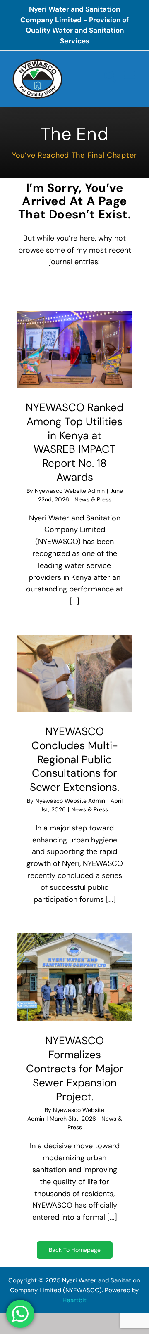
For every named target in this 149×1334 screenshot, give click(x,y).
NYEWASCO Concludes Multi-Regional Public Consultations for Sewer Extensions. (74, 759)
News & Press (92, 499)
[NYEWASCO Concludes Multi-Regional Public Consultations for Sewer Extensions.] (74, 673)
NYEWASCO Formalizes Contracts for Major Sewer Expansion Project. (74, 1068)
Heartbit (74, 1300)
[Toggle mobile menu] (130, 76)
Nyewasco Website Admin (70, 490)
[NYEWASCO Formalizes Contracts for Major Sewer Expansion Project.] (74, 977)
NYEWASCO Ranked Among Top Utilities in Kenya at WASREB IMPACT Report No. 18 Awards (74, 442)
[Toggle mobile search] (110, 76)
